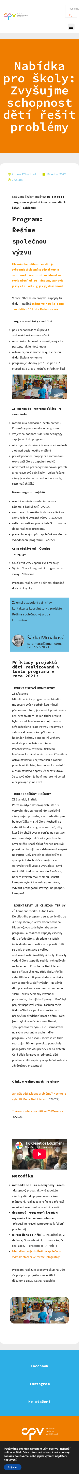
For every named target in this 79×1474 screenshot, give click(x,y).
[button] (71, 27)
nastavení (10, 1460)
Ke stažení (39, 1401)
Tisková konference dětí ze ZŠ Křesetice (37, 1111)
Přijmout (12, 1467)
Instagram (40, 1383)
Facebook (39, 1366)
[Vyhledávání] (70, 14)
